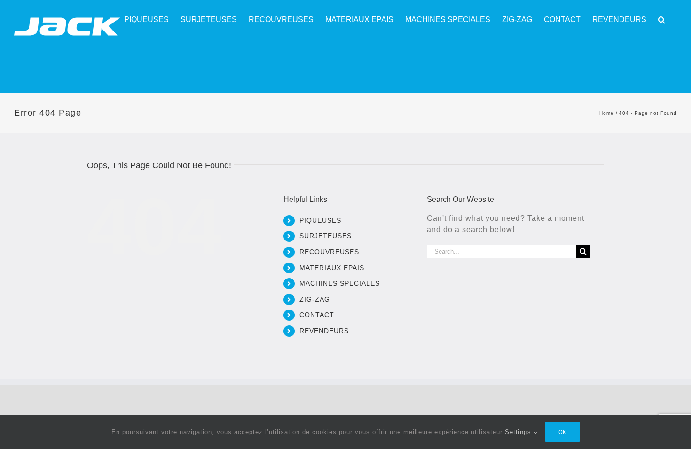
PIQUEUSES (320, 220)
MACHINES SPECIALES (339, 283)
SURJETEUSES (325, 236)
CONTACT (316, 314)
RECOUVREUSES (329, 251)
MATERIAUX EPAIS (331, 267)
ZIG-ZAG (314, 299)
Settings (519, 431)
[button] (661, 19)
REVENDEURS (324, 330)
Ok (562, 432)
